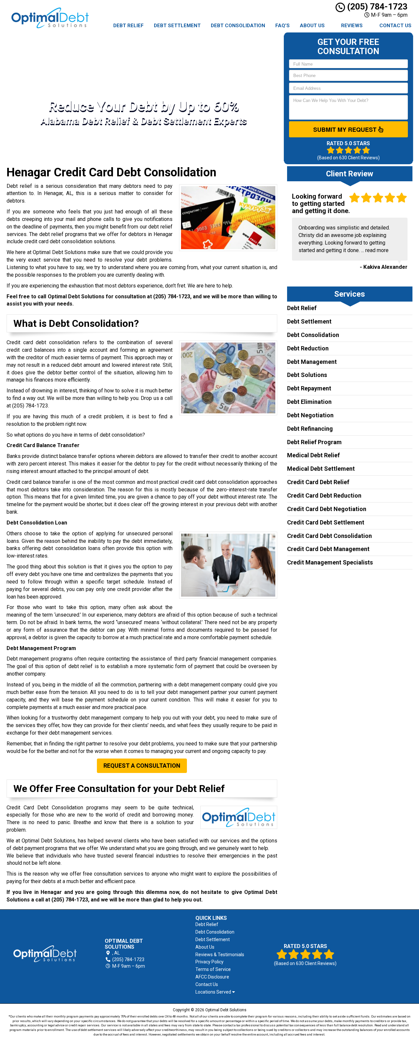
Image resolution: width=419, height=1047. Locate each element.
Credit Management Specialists (330, 562)
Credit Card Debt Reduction (324, 495)
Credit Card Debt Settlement (325, 522)
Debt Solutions (307, 374)
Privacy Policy (209, 961)
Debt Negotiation (310, 415)
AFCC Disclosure (212, 976)
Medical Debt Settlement (321, 468)
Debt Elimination (309, 401)
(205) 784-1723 (376, 6)
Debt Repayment (309, 388)
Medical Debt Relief (313, 455)
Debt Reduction (308, 348)
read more (377, 250)
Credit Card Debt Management (328, 548)
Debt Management (312, 361)
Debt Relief (128, 26)
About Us (312, 26)
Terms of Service (213, 969)
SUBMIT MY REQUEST (345, 129)
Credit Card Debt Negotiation (326, 508)
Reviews (352, 26)
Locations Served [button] (213, 992)
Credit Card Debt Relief (318, 482)
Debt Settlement (177, 26)
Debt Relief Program (314, 442)
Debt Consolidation (238, 26)
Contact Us (395, 26)
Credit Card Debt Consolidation (329, 535)
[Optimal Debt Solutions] (45, 953)
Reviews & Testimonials (219, 954)
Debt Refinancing (310, 428)
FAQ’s (282, 26)
